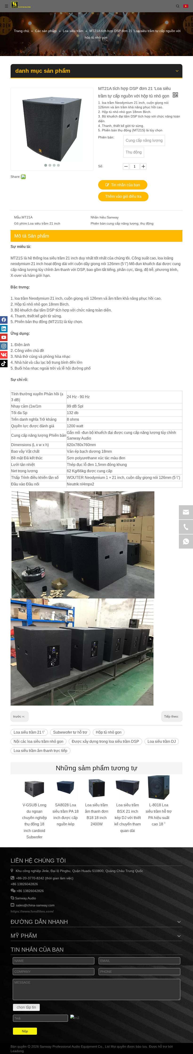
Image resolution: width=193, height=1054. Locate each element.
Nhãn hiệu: (99, 217)
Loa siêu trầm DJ (162, 741)
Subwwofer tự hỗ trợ (70, 732)
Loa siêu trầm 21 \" (29, 732)
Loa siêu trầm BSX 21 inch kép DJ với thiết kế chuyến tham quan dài (127, 818)
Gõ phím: (21, 223)
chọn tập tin (26, 1007)
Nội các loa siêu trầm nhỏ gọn (38, 741)
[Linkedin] (4, 328)
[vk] (4, 355)
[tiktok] (4, 363)
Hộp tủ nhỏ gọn (108, 732)
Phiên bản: (99, 223)
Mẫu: (18, 217)
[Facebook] (4, 320)
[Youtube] (4, 337)
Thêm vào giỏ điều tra (123, 196)
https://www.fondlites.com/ (32, 911)
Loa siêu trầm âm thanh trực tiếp (40, 751)
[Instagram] (4, 346)
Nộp (25, 1031)
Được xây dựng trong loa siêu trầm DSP (105, 741)
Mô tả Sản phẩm (31, 235)
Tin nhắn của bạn (125, 185)
